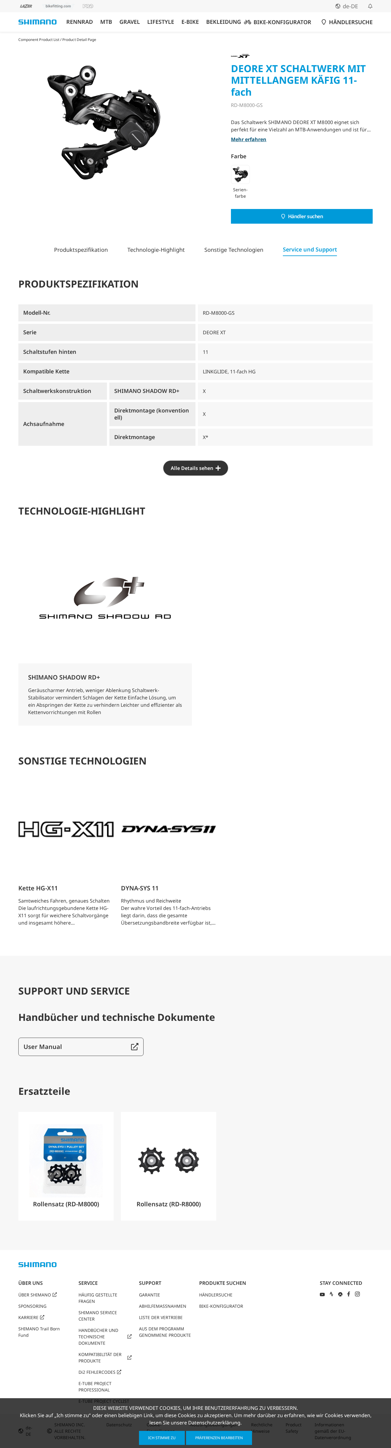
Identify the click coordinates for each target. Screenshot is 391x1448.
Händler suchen (305, 216)
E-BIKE (190, 21)
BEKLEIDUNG (223, 21)
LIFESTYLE (160, 21)
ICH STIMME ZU (162, 1437)
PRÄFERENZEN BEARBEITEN (219, 1437)
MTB (106, 21)
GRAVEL (129, 21)
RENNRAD (79, 21)
